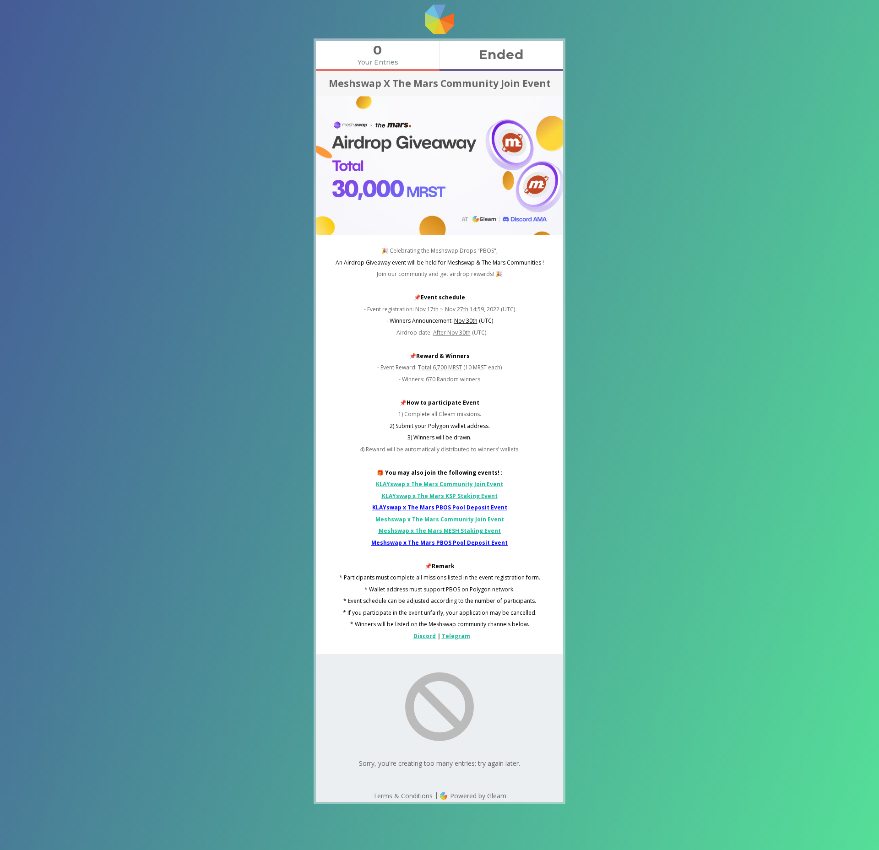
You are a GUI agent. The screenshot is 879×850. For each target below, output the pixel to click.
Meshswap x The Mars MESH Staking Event (440, 531)
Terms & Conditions (403, 795)
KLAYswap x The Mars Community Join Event (439, 484)
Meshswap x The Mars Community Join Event (439, 519)
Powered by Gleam (477, 795)
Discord (424, 636)
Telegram (456, 636)
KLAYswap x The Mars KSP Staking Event (440, 496)
